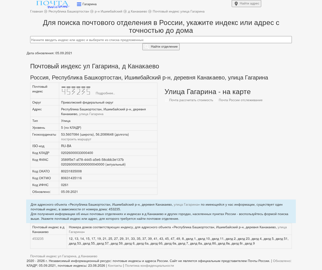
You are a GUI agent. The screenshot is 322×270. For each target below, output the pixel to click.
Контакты (115, 265)
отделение (164, 46)
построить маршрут (76, 139)
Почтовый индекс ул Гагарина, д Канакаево (63, 255)
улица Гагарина (91, 113)
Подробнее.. (105, 93)
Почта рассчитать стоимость (190, 99)
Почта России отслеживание (240, 99)
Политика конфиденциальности (149, 265)
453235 (38, 238)
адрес (249, 3)
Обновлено (281, 260)
